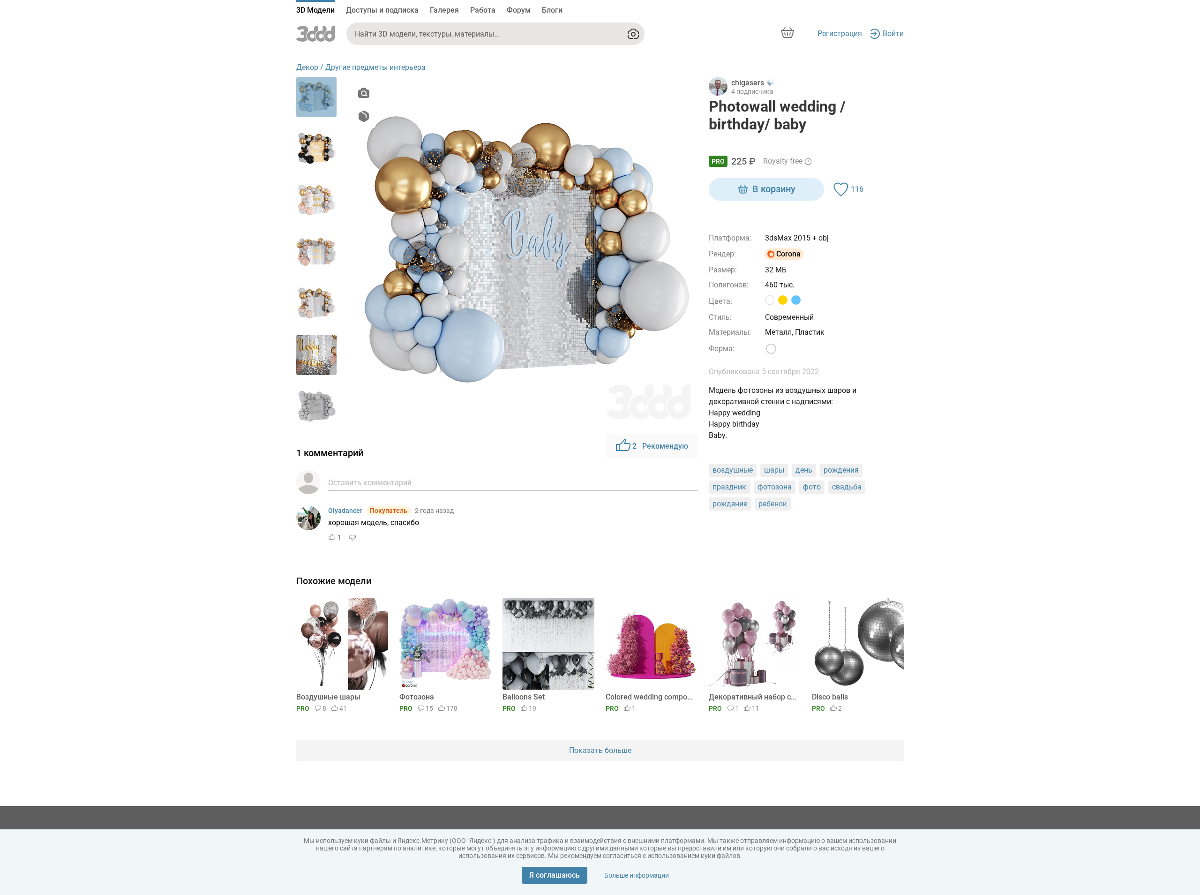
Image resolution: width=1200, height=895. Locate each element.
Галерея (444, 10)
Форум (519, 10)
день (803, 470)
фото (812, 486)
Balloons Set (523, 696)
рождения (841, 470)
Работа (482, 10)
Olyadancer (345, 510)
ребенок (772, 503)
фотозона (775, 486)
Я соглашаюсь (554, 875)
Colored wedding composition (650, 696)
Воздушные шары (328, 696)
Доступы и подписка (382, 10)
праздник (729, 486)
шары (774, 470)
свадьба (847, 486)
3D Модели (315, 10)
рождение (729, 503)
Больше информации (636, 875)
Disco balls (830, 696)
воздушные (732, 470)
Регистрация (840, 33)
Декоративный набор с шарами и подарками (753, 696)
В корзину (773, 189)
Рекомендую (660, 446)
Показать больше (600, 750)
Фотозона (416, 696)
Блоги (552, 10)
